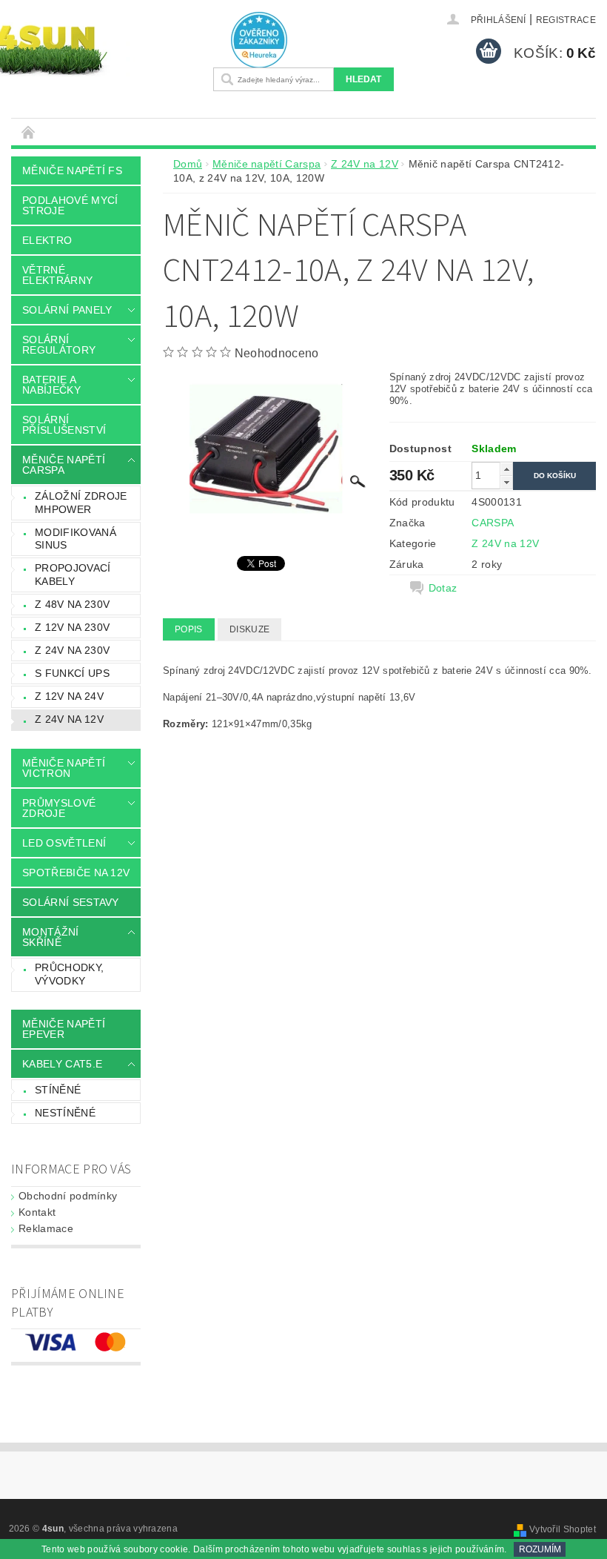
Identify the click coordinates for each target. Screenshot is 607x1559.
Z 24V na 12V (69, 719)
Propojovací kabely (73, 574)
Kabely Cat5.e (62, 1064)
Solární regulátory (58, 345)
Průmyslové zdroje (58, 808)
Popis (189, 629)
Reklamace (46, 1228)
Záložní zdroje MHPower (81, 502)
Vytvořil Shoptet (562, 1529)
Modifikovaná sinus (75, 539)
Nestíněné (65, 1113)
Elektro (47, 240)
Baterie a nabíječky (51, 385)
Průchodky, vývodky (69, 974)
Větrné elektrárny (57, 275)
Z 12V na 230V (72, 627)
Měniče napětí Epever (63, 1029)
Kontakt (37, 1212)
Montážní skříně (50, 937)
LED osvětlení (64, 843)
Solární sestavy (70, 902)
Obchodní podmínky (68, 1196)
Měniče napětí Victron (63, 768)
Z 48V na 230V (72, 604)
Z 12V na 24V (69, 696)
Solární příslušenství (64, 425)
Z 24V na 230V (72, 650)
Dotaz (443, 588)
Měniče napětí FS (72, 170)
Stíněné (58, 1090)
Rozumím (540, 1549)
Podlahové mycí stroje (70, 205)
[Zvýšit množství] (506, 469)
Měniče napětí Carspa (63, 465)
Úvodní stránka (29, 132)
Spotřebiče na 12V (76, 872)
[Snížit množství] (506, 482)
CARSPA (493, 523)
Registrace (566, 20)
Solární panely (67, 310)
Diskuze (249, 629)
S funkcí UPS (72, 673)
